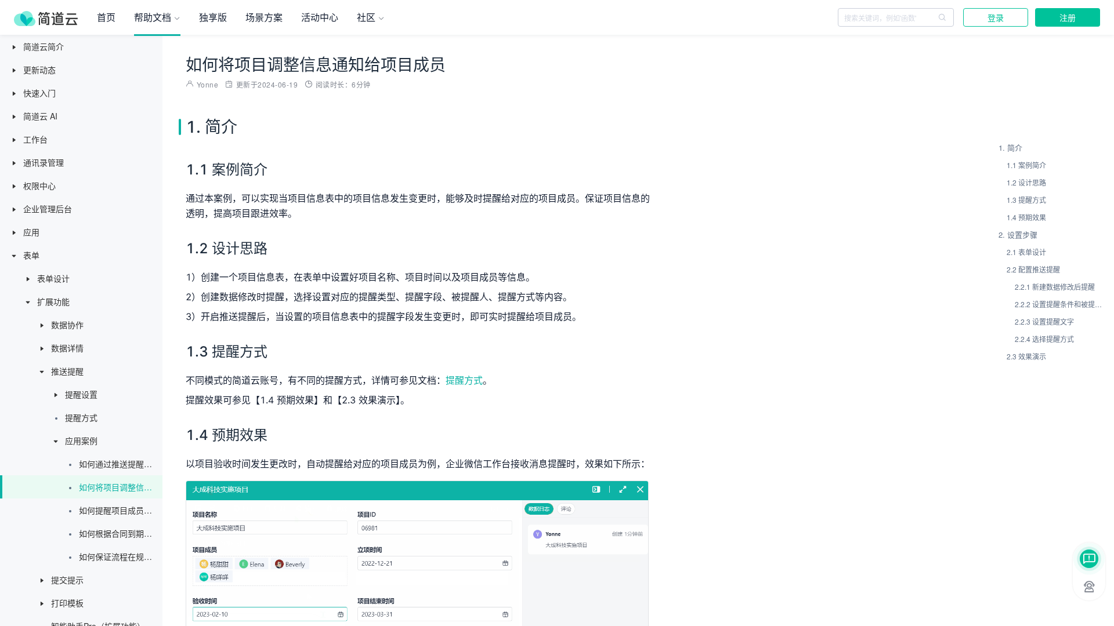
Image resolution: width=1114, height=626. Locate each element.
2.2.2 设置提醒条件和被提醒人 (1059, 304)
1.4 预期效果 (1026, 217)
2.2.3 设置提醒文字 (1044, 321)
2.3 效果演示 (1026, 356)
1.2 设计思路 (1026, 182)
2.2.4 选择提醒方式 (1044, 339)
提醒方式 (464, 380)
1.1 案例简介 (1026, 165)
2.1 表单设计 (1026, 252)
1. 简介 (1010, 147)
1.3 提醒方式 (1026, 200)
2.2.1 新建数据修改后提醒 (1055, 287)
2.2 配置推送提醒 (1033, 269)
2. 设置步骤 (1018, 234)
